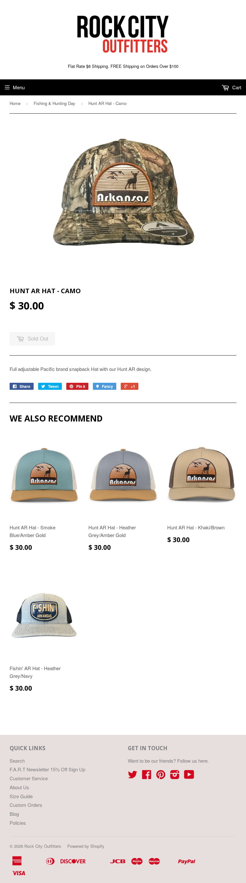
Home (15, 103)
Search (17, 760)
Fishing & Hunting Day (54, 103)
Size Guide (21, 796)
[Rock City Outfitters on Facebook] (147, 776)
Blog (14, 813)
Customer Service (29, 778)
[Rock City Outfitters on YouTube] (189, 776)
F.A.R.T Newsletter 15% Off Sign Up (47, 769)
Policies (18, 822)
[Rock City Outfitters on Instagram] (175, 776)
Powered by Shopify (85, 846)
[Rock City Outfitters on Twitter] (132, 776)
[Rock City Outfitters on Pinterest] (161, 776)
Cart (236, 87)
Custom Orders (26, 804)
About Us (19, 787)
